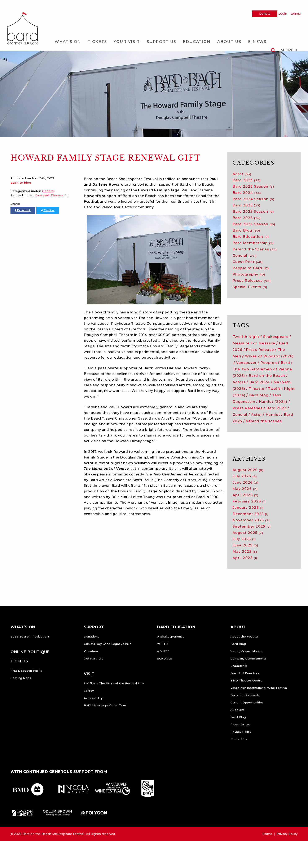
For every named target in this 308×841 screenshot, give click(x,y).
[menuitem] (67, 41)
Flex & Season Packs (26, 670)
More (287, 50)
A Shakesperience (171, 636)
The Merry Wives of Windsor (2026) (263, 353)
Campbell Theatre (51, 195)
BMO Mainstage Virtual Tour (105, 705)
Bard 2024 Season (253, 199)
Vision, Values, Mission (246, 651)
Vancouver (246, 363)
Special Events (250, 287)
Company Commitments (248, 658)
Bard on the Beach (267, 376)
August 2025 (248, 533)
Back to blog (20, 182)
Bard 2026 (247, 218)
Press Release (260, 350)
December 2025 (250, 514)
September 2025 (252, 526)
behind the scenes (264, 421)
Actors (239, 382)
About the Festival (244, 636)
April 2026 (246, 495)
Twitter (48, 210)
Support (94, 627)
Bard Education (251, 237)
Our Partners (93, 658)
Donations (91, 636)
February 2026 (249, 501)
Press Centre (240, 724)
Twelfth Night (246, 337)
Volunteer (91, 651)
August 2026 (248, 470)
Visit (89, 674)
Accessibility (93, 698)
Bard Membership (253, 243)
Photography (249, 274)
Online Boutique (30, 652)
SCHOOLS (164, 658)
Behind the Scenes (255, 249)
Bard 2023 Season (253, 186)
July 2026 (245, 476)
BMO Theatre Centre (246, 680)
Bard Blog (246, 230)
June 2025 (245, 545)
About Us (229, 41)
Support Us (161, 41)
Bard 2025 (246, 205)
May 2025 (245, 552)
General (48, 191)
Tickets (97, 41)
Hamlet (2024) (273, 402)
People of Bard (251, 268)
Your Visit (127, 41)
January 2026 (248, 508)
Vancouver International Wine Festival (259, 687)
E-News (257, 41)
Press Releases (252, 281)
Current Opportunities (247, 702)
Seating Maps (20, 678)
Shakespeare (276, 337)
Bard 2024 (247, 193)
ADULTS (163, 651)
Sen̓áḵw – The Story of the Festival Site (114, 683)
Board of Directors (244, 673)
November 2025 (251, 520)
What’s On (68, 41)
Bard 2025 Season (253, 212)
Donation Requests (245, 695)
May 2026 (245, 489)
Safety (89, 690)
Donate (264, 13)
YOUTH (162, 643)
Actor (242, 174)
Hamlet (273, 415)
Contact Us (238, 739)
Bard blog (259, 395)
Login (282, 13)
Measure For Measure (254, 343)
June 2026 (245, 482)
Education (197, 41)
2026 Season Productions (30, 636)
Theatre (256, 389)
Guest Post (248, 262)
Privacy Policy (240, 731)
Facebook (24, 210)
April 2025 (245, 558)
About (238, 627)
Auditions (237, 709)
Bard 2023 (247, 180)
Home (267, 834)
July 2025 (244, 539)
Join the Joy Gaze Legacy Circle (108, 643)
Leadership (238, 665)
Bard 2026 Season (254, 224)
